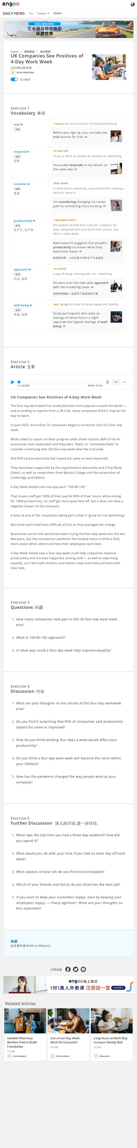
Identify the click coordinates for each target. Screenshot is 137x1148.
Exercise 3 (20, 602)
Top (31, 13)
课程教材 (57, 13)
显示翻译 (25, 79)
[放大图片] (109, 67)
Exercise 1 (20, 108)
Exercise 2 (20, 361)
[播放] (12, 382)
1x (116, 381)
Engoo (15, 51)
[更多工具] (124, 382)
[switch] (14, 79)
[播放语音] (22, 125)
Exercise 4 (20, 686)
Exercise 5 (20, 818)
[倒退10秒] (107, 382)
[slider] (18, 382)
